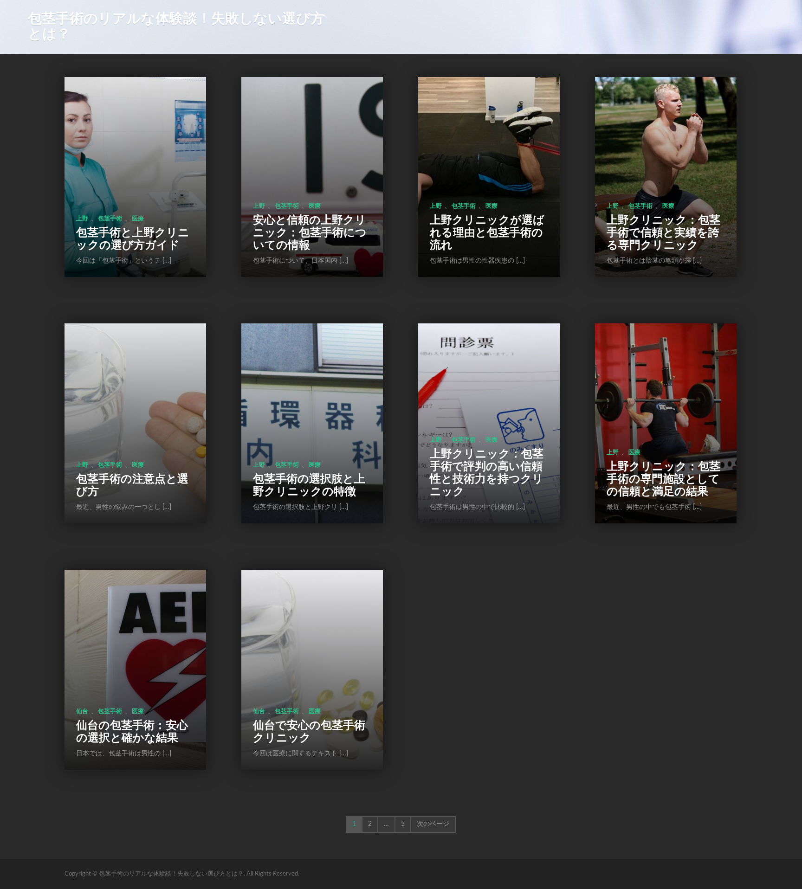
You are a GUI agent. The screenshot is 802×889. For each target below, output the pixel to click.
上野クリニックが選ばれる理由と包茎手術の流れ (487, 233)
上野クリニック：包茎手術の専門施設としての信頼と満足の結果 (663, 479)
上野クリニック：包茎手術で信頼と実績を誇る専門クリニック (663, 233)
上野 (82, 219)
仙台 (82, 712)
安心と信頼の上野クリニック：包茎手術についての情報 (310, 233)
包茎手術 (110, 219)
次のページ (433, 824)
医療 (138, 219)
